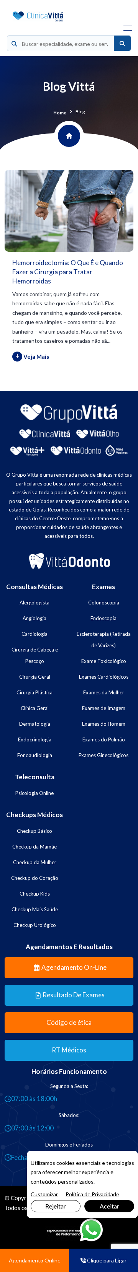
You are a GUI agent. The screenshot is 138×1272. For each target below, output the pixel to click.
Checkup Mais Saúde (35, 909)
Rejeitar (55, 1206)
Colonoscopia (103, 602)
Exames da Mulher (103, 692)
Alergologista (34, 602)
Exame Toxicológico (103, 661)
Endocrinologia (34, 739)
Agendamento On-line (74, 967)
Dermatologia (34, 724)
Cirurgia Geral (34, 677)
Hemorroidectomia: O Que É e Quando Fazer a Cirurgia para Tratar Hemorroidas (67, 272)
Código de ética (69, 1022)
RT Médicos (69, 1050)
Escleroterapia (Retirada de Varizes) (104, 639)
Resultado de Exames (74, 995)
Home (59, 113)
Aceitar (109, 1206)
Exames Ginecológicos (103, 755)
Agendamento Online (35, 1260)
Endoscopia (103, 618)
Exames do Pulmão (103, 739)
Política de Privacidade (92, 1194)
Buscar (122, 44)
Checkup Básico (34, 831)
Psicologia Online (34, 793)
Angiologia (34, 618)
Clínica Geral (35, 708)
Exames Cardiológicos (103, 677)
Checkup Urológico (34, 925)
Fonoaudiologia (34, 755)
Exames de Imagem (103, 708)
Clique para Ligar (106, 1260)
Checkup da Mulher (34, 862)
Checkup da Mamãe (34, 847)
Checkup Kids (35, 894)
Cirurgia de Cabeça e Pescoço (35, 655)
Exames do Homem (103, 724)
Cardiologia (34, 634)
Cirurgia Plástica (34, 692)
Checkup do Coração (34, 878)
